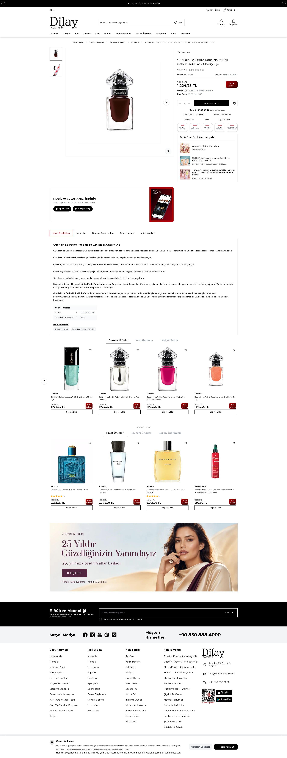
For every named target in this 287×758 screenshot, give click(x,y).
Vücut (107, 33)
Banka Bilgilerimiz (97, 694)
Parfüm (54, 33)
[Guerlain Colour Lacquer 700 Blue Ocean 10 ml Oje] (72, 368)
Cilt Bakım (131, 667)
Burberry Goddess (173, 683)
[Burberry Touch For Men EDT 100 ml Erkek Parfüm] (119, 461)
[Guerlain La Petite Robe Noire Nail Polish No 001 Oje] (215, 368)
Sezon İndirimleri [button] (170, 433)
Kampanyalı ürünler (136, 710)
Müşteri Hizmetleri (59, 683)
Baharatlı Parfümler (174, 705)
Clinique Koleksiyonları (175, 678)
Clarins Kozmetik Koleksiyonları (180, 667)
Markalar (161, 33)
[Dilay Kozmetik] (220, 653)
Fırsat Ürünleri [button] (115, 433)
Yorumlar (81, 233)
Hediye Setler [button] (169, 340)
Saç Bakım (131, 689)
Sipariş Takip (94, 689)
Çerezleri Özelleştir (200, 746)
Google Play (84, 209)
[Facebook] (85, 634)
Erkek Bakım (132, 683)
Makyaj (66, 33)
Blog (173, 33)
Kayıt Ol (229, 612)
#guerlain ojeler (61, 329)
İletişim (53, 716)
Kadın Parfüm (133, 661)
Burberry (102, 487)
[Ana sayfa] (64, 22)
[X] (92, 634)
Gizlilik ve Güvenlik (59, 689)
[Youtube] (99, 634)
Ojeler (135, 42)
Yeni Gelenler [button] (144, 340)
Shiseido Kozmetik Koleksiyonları (181, 656)
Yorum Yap (182, 70)
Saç (97, 33)
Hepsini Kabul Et (226, 746)
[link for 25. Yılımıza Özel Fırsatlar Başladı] (143, 3)
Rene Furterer (200, 487)
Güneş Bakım (133, 678)
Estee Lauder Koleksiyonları (178, 672)
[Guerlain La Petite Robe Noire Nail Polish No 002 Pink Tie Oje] (167, 368)
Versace (54, 487)
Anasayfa (92, 656)
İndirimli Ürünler (134, 699)
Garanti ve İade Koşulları (62, 694)
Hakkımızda (56, 656)
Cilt (77, 33)
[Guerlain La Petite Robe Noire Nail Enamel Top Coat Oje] (119, 368)
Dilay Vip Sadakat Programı (64, 705)
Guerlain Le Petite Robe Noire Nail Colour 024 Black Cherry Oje (179, 42)
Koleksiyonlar (123, 33)
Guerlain (198, 115)
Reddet (60, 752)
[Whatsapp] (114, 634)
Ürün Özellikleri (61, 233)
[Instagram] (106, 634)
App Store (64, 209)
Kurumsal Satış (57, 667)
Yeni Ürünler (94, 705)
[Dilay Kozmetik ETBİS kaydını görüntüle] (208, 696)
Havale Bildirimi (96, 699)
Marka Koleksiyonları (136, 705)
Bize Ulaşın (93, 710)
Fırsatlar (185, 33)
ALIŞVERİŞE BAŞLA (199, 150)
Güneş (87, 33)
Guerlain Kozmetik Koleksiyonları (181, 661)
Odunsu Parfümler (173, 727)
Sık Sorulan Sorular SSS (62, 710)
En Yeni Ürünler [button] (141, 433)
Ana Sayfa (78, 42)
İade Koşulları (148, 233)
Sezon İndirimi (144, 33)
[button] (3, 3)
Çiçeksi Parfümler (173, 694)
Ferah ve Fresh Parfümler (177, 716)
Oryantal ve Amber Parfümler (179, 710)
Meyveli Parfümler (173, 699)
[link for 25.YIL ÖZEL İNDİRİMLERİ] (144, 557)
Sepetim (92, 672)
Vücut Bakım (97, 42)
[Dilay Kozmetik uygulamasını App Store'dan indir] (224, 692)
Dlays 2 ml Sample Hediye (202, 178)
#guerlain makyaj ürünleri (83, 329)
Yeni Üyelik (93, 667)
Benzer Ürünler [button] (119, 340)
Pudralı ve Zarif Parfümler (177, 689)
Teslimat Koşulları (58, 678)
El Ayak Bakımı (117, 42)
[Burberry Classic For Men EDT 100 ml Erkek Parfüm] (167, 461)
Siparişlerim (93, 683)
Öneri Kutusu (127, 233)
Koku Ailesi (131, 721)
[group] (120, 102)
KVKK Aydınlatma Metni (62, 699)
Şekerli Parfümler (173, 721)
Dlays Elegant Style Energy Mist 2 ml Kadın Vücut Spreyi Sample (213, 171)
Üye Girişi (92, 678)
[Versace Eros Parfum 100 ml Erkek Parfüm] (72, 461)
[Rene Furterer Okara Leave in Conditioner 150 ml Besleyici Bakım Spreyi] (215, 461)
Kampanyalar (56, 672)
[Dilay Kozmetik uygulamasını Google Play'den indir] (224, 699)
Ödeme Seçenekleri (103, 233)
